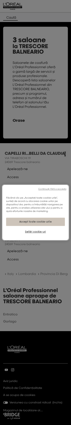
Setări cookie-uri (35, 231)
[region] (35, 212)
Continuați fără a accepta (52, 189)
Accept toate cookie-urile (35, 221)
